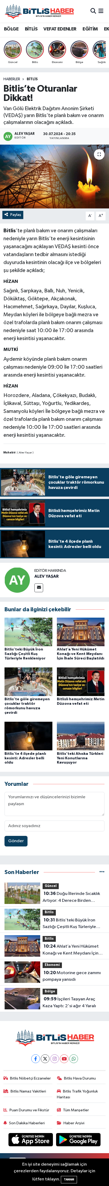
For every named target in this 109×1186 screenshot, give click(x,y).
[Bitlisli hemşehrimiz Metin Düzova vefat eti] (81, 681)
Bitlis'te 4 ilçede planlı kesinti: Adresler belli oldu (25, 758)
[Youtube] (64, 1058)
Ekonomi (52, 965)
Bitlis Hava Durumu (80, 1078)
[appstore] (31, 1141)
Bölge (50, 991)
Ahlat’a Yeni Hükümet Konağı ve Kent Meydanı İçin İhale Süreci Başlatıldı (80, 654)
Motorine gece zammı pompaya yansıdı (72, 976)
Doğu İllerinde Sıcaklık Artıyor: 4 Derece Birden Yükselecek (71, 897)
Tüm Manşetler (76, 1110)
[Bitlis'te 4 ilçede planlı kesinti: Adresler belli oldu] (28, 736)
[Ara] (93, 11)
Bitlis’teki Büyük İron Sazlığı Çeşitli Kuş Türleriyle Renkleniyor (25, 654)
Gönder (16, 841)
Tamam (69, 1179)
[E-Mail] (38, 587)
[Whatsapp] (73, 1058)
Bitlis (32, 79)
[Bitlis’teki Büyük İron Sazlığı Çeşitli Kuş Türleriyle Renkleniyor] (28, 632)
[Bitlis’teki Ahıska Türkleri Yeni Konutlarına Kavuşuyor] (81, 736)
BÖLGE (11, 29)
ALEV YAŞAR (46, 576)
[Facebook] (35, 1058)
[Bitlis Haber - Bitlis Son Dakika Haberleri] (39, 11)
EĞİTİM (90, 29)
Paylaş (15, 215)
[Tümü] (102, 872)
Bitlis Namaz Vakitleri (28, 1091)
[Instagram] (54, 1058)
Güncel (51, 886)
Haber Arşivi (73, 1123)
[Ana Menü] (100, 11)
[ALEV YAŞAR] (17, 580)
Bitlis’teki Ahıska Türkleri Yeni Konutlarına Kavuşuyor (80, 758)
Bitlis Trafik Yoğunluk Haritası (77, 1094)
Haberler (11, 79)
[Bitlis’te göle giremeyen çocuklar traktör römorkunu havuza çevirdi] (28, 681)
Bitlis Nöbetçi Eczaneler (30, 1078)
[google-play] (78, 1141)
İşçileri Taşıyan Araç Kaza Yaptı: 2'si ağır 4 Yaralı (69, 1002)
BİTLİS (31, 29)
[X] (45, 1058)
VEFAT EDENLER (59, 29)
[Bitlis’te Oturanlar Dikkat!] (54, 176)
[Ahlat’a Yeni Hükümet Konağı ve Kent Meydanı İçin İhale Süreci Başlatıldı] (81, 632)
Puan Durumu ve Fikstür (29, 1110)
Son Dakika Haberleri (27, 1123)
